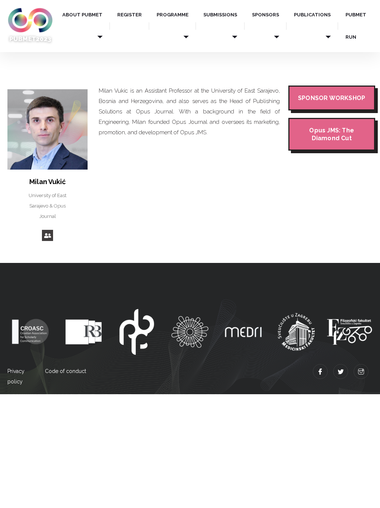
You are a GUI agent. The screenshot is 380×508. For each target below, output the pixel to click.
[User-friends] (47, 235)
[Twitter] (340, 371)
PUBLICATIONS (312, 14)
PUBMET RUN (355, 26)
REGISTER (129, 14)
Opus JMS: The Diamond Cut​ (331, 134)
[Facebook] (320, 371)
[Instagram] (361, 371)
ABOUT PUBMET (82, 14)
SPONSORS (265, 14)
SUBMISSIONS (220, 14)
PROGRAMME (173, 14)
